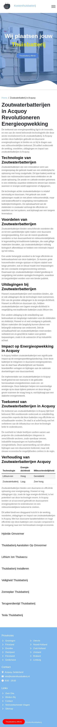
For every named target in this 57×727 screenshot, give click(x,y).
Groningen (10, 641)
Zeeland (37, 652)
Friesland (9, 644)
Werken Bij (10, 697)
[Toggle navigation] (53, 6)
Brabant (37, 656)
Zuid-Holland (39, 648)
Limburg (37, 660)
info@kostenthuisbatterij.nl (17, 676)
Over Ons (9, 693)
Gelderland (10, 660)
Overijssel (10, 652)
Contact (9, 701)
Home (4, 98)
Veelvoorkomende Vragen (17, 705)
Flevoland (10, 656)
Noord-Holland (40, 644)
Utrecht (36, 641)
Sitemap (9, 709)
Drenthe (9, 648)
